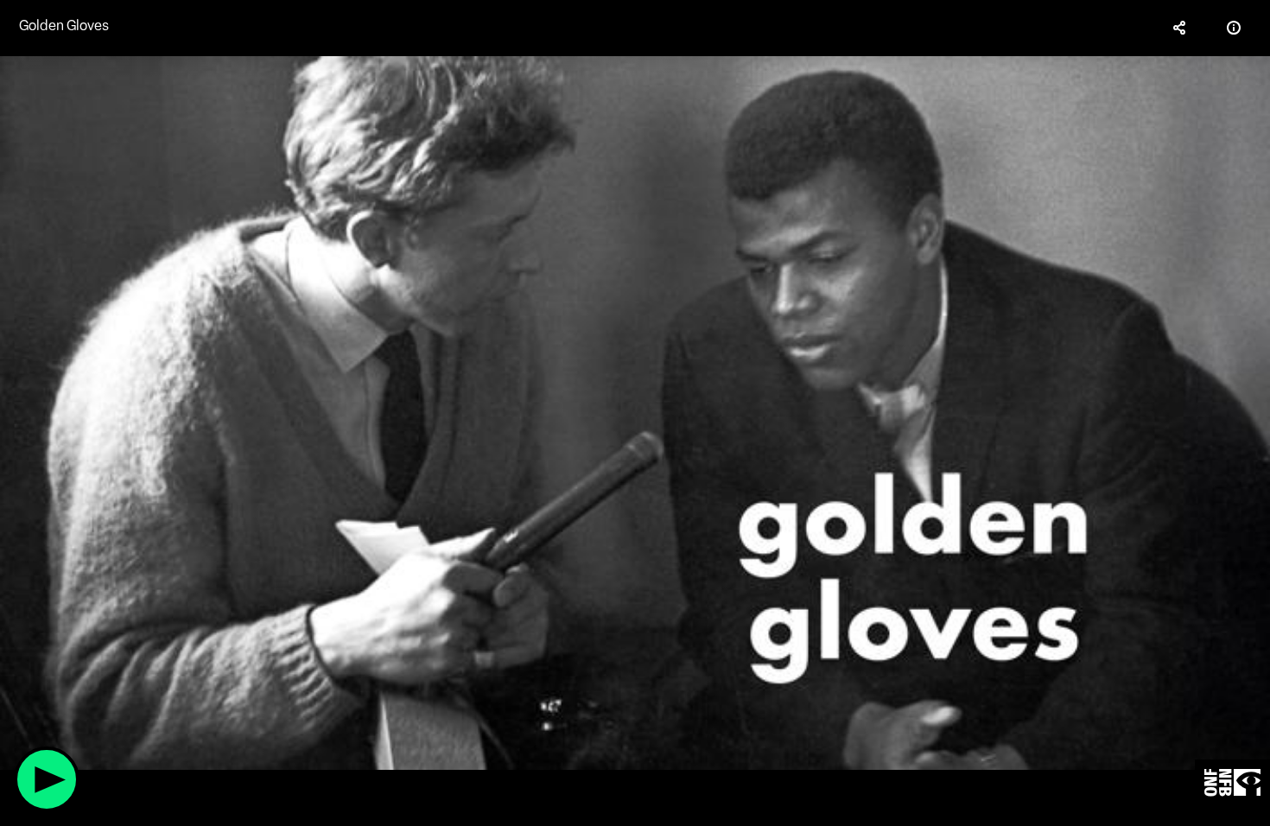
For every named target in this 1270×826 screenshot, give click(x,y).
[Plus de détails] (1233, 27)
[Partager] (1180, 27)
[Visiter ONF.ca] (1232, 783)
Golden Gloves (64, 25)
